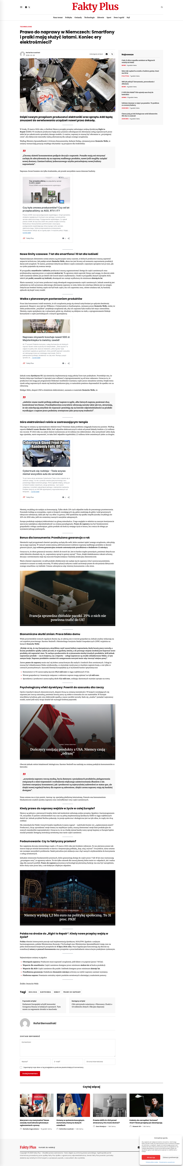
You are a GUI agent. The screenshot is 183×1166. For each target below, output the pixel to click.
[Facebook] (26, 7)
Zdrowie (100, 17)
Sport (109, 17)
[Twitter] (29, 7)
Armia (124, 97)
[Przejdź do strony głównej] (95, 7)
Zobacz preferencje (170, 1157)
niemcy (57, 992)
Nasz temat (58, 17)
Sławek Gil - (137, 1126)
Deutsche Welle (32, 984)
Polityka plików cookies (152, 1162)
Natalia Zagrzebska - (31, 1129)
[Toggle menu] (21, 7)
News (124, 65)
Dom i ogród (119, 17)
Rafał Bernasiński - (67, 1129)
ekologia (33, 992)
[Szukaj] (162, 7)
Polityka (68, 17)
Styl (128, 17)
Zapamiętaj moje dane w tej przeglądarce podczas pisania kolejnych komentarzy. (53, 1067)
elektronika (45, 992)
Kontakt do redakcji (47, 1147)
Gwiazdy (78, 17)
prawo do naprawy (72, 992)
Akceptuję (151, 1157)
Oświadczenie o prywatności (167, 1162)
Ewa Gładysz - (101, 1126)
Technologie (89, 17)
